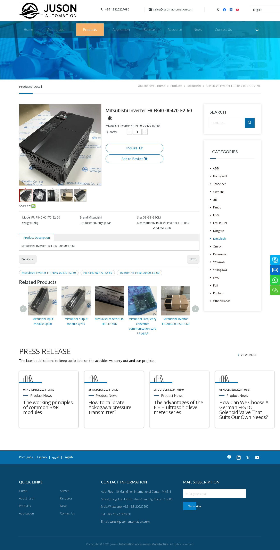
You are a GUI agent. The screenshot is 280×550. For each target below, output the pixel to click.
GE (215, 199)
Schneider (219, 184)
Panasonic (220, 254)
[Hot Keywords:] (257, 29)
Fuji (215, 285)
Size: (140, 217)
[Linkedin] (231, 10)
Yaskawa (219, 262)
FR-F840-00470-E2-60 (97, 273)
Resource (66, 498)
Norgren (218, 231)
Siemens (218, 192)
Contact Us (67, 513)
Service (64, 491)
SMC (216, 278)
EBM (216, 215)
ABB (216, 168)
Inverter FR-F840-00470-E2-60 (139, 273)
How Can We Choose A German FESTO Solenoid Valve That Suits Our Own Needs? (244, 409)
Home (23, 491)
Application (26, 513)
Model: (26, 217)
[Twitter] (218, 10)
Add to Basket (132, 158)
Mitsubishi (219, 238)
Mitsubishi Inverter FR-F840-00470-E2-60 (49, 273)
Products (25, 506)
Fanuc (217, 207)
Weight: (27, 223)
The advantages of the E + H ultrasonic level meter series (178, 407)
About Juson (27, 498)
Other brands (221, 301)
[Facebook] (225, 10)
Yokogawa (220, 270)
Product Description (36, 237)
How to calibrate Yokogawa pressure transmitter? (110, 407)
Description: (145, 223)
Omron (217, 246)
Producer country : (92, 223)
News (63, 506)
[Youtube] (237, 10)
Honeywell (220, 176)
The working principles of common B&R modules (48, 407)
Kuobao (218, 293)
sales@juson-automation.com (173, 9)
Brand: (84, 217)
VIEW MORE (249, 355)
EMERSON (220, 223)
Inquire (131, 148)
